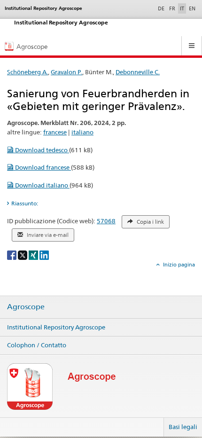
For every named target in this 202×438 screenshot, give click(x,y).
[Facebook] (12, 254)
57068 (106, 221)
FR (172, 8)
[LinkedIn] (44, 254)
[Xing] (34, 254)
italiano (82, 132)
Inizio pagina (178, 264)
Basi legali (183, 426)
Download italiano (42, 185)
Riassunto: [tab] (24, 203)
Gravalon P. (66, 72)
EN (192, 8)
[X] (23, 254)
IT (182, 8)
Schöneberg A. (27, 72)
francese (55, 132)
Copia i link (149, 222)
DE (162, 8)
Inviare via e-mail (47, 235)
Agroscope (26, 307)
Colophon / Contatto (36, 345)
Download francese (42, 167)
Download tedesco (41, 150)
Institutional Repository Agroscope (56, 327)
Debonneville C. (138, 72)
